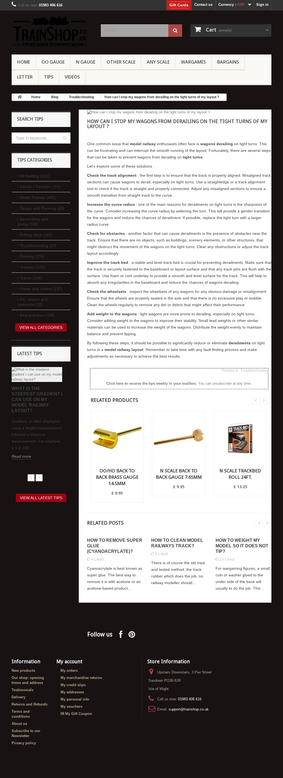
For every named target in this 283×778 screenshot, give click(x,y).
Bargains (228, 62)
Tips (48, 77)
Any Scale (158, 62)
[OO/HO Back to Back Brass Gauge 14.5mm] (117, 437)
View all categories (40, 327)
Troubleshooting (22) (38, 245)
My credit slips (73, 685)
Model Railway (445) (38, 197)
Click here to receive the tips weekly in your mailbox (151, 383)
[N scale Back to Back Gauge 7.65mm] (178, 437)
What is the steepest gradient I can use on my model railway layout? (37, 399)
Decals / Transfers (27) (40, 186)
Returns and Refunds (30, 704)
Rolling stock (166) (36, 235)
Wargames (193, 62)
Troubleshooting (81, 97)
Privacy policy (24, 743)
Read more (21, 456)
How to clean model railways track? (177, 543)
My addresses (72, 692)
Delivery (18, 697)
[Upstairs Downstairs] (52, 31)
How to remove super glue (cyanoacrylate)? (114, 546)
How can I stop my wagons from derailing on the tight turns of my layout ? (161, 97)
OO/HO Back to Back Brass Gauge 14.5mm (117, 477)
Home (23, 62)
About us (19, 724)
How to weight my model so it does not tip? (242, 546)
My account (69, 661)
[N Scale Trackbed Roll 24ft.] (240, 437)
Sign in (262, 4)
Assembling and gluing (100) (32, 221)
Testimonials (22, 690)
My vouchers (71, 706)
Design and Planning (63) (42, 208)
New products (23, 670)
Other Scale (121, 62)
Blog (54, 97)
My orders (69, 670)
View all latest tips (41, 498)
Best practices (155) (37, 315)
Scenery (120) (32, 267)
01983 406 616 (189, 699)
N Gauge (85, 62)
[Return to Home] (19, 97)
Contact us (203, 4)
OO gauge (53, 62)
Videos (72, 77)
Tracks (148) (31, 278)
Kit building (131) (34, 176)
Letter (25, 77)
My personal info (75, 699)
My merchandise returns (81, 678)
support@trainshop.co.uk (189, 709)
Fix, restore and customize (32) (32, 302)
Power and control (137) (41, 289)
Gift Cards (178, 5)
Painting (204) (32, 256)
